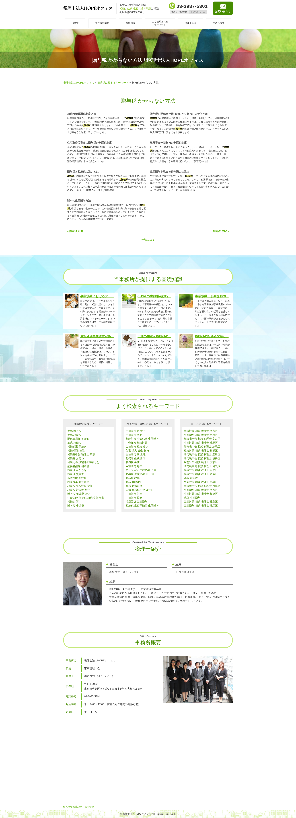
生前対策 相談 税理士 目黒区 (201, 482)
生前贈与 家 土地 (136, 454)
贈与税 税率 (133, 478)
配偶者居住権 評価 (78, 438)
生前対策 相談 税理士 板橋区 (201, 493)
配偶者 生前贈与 (135, 458)
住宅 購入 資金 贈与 (137, 450)
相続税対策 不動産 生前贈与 (142, 505)
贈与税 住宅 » (221, 231)
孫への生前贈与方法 (79, 200)
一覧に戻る (148, 239)
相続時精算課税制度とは (81, 113)
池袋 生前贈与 (192, 497)
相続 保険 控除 (76, 450)
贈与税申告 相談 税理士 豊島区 (202, 454)
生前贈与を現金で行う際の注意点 (169, 171)
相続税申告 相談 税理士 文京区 (202, 438)
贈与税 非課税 (75, 505)
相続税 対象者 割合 (78, 489)
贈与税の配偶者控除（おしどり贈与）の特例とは (179, 113)
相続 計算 (73, 501)
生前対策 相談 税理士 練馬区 (201, 442)
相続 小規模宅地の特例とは (83, 462)
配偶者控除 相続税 (78, 466)
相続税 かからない (78, 470)
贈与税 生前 (133, 462)
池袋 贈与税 (191, 478)
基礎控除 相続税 (76, 478)
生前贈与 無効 (134, 434)
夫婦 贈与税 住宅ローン (139, 489)
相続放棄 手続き (76, 446)
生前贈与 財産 (134, 493)
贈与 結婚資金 (134, 485)
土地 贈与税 (74, 430)
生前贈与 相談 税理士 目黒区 (201, 434)
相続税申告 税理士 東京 (81, 454)
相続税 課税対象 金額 (79, 485)
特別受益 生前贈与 (136, 501)
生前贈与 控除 (134, 497)
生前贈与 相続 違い (137, 446)
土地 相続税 (74, 434)
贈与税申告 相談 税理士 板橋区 (202, 458)
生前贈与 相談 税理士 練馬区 (201, 505)
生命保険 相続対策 (136, 442)
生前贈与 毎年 (134, 466)
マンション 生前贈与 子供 (141, 470)
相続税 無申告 (75, 474)
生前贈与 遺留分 (135, 430)
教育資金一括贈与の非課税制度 (168, 142)
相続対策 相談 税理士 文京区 (201, 430)
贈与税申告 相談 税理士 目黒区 (202, 466)
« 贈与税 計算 (75, 231)
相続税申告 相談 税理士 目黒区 (202, 485)
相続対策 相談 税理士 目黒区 (201, 470)
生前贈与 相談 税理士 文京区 (201, 489)
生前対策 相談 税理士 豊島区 (201, 501)
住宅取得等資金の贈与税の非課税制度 (89, 142)
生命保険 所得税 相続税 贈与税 (85, 497)
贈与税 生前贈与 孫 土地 (140, 474)
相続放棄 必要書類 (78, 482)
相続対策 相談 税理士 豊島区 (201, 474)
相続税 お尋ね (75, 458)
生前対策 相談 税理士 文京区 (201, 462)
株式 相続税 (74, 442)
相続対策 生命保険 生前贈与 (142, 438)
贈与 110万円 (133, 482)
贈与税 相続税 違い (78, 493)
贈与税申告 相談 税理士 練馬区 (202, 446)
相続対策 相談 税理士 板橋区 (201, 450)
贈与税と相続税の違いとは (83, 171)
